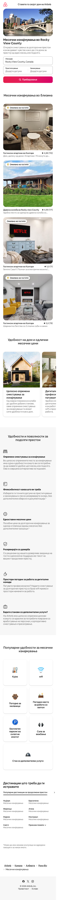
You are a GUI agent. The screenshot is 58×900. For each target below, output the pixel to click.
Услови (35, 889)
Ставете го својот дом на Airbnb (34, 4)
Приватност (23, 889)
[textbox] (15, 71)
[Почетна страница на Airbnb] (5, 4)
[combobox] (28, 61)
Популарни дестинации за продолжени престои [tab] (25, 792)
